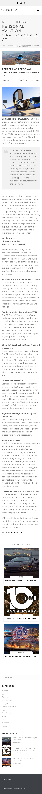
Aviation (5, 691)
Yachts (4, 726)
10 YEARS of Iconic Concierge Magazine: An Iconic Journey (22, 619)
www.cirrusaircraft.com (12, 532)
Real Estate (6, 713)
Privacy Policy (7, 779)
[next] (37, 101)
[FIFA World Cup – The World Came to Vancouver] (21, 639)
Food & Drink (7, 700)
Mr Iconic (8, 80)
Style (4, 716)
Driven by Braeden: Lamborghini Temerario (22, 581)
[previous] (5, 101)
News (4, 710)
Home (4, 45)
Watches (5, 723)
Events (4, 697)
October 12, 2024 (26, 80)
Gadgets (5, 704)
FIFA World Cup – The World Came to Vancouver (22, 656)
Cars (10, 45)
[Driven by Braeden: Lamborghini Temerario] (21, 563)
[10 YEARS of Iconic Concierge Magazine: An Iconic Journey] (21, 601)
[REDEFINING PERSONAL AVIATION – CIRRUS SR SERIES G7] (21, 58)
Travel (4, 720)
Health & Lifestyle (9, 707)
